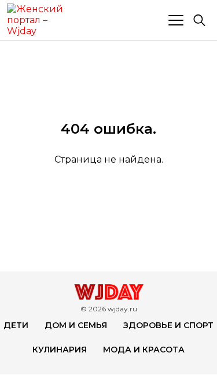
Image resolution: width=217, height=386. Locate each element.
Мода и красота (144, 349)
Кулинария (59, 349)
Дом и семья (76, 325)
